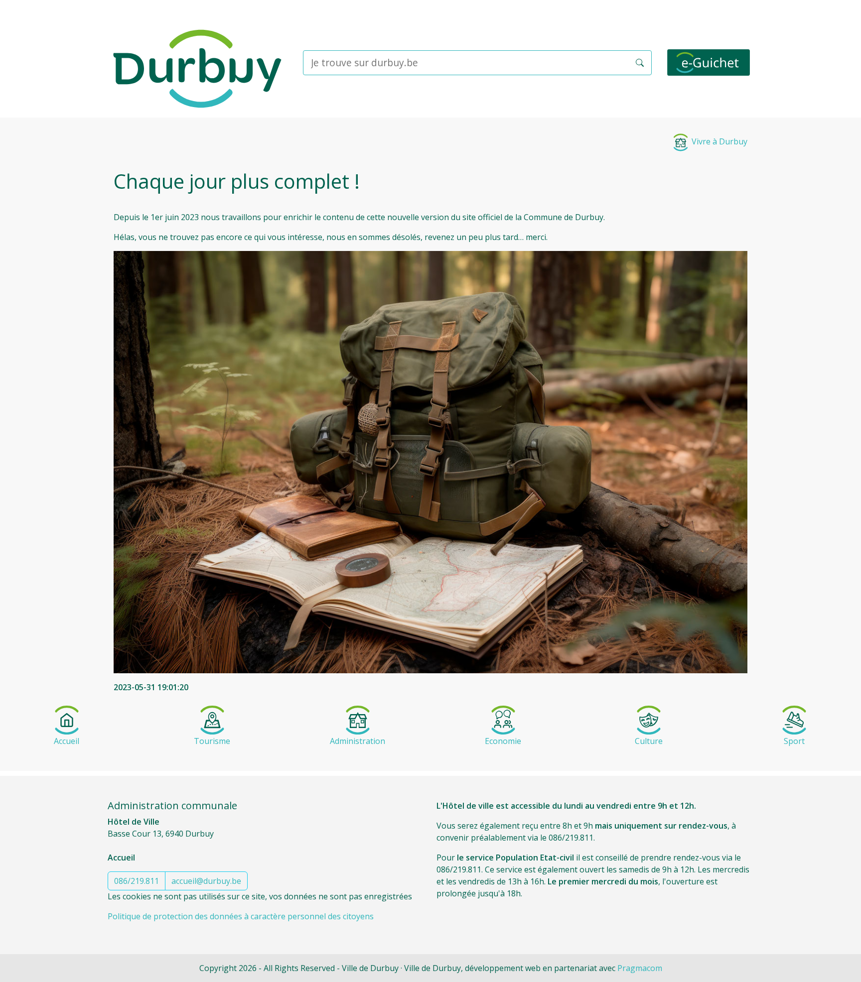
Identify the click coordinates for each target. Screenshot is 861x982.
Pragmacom (639, 968)
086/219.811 (136, 880)
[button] (640, 62)
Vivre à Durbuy (718, 141)
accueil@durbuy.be (206, 880)
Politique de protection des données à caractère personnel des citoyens (241, 916)
